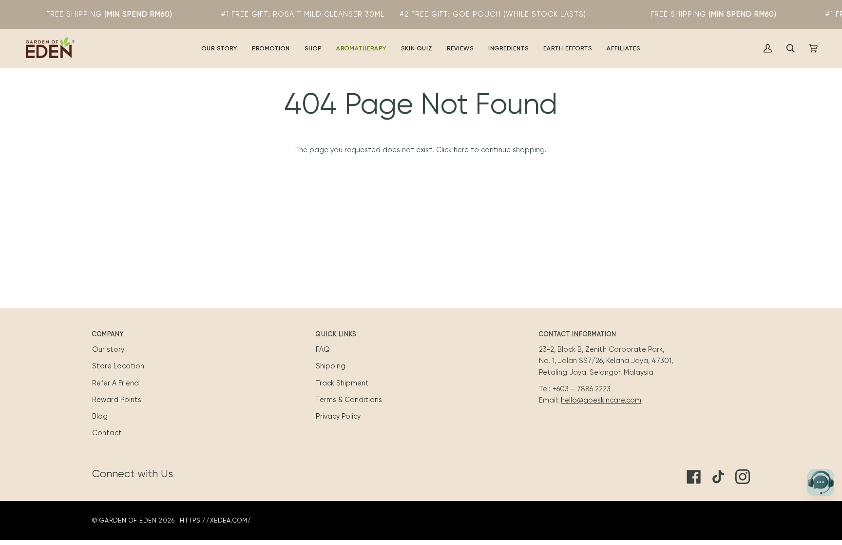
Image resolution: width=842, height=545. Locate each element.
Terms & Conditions (349, 400)
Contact (107, 433)
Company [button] (108, 334)
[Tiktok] (718, 476)
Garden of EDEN (128, 520)
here (461, 150)
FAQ (323, 349)
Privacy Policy (338, 416)
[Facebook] (694, 476)
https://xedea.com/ (215, 520)
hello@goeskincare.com (601, 400)
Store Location (118, 366)
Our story (108, 349)
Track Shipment (342, 383)
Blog (100, 416)
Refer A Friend (115, 383)
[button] (271, 48)
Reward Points (116, 400)
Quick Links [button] (336, 334)
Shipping (330, 366)
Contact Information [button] (577, 334)
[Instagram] (742, 476)
